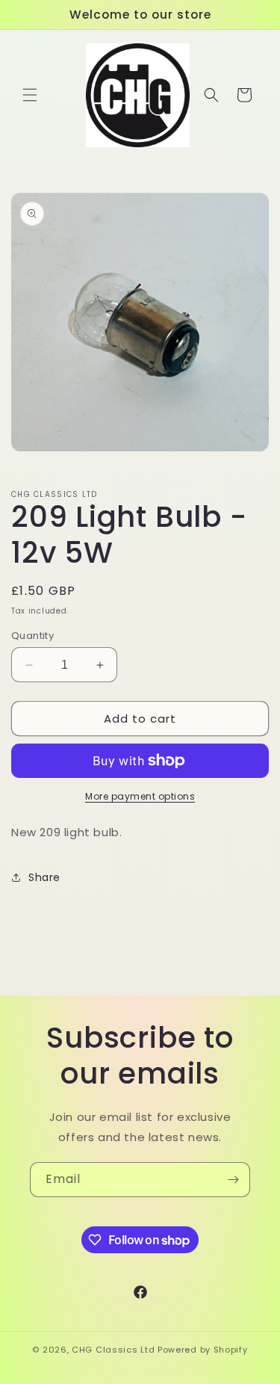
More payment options (140, 796)
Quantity (32, 635)
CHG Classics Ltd (113, 1350)
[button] (29, 94)
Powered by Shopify (203, 1350)
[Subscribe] (233, 1179)
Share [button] (44, 877)
